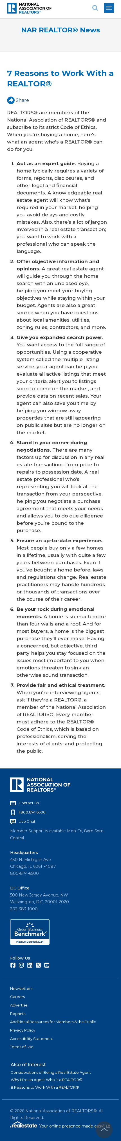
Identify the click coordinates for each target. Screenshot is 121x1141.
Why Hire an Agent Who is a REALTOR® (46, 1079)
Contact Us (29, 803)
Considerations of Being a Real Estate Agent (51, 1072)
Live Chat (27, 821)
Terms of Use (21, 1046)
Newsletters (21, 988)
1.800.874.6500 (32, 812)
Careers (17, 996)
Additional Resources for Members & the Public (53, 1021)
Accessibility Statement (31, 1038)
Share (22, 100)
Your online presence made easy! (74, 1126)
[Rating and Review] (30, 943)
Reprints (17, 1013)
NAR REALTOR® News (60, 30)
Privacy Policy (22, 1030)
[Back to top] (104, 1129)
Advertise (19, 1005)
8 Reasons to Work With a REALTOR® (45, 1087)
